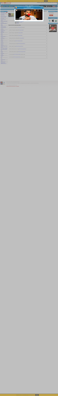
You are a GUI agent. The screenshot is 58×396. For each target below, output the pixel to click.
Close (42, 7)
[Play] (29, 14)
